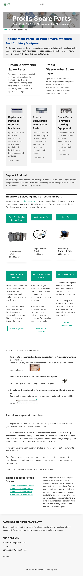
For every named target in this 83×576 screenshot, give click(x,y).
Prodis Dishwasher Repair (21, 492)
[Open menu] (78, 4)
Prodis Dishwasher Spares (21, 489)
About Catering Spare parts (14, 543)
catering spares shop (28, 201)
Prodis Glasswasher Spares (22, 486)
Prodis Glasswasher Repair (21, 494)
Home (6, 30)
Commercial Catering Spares (15, 550)
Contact (6, 546)
